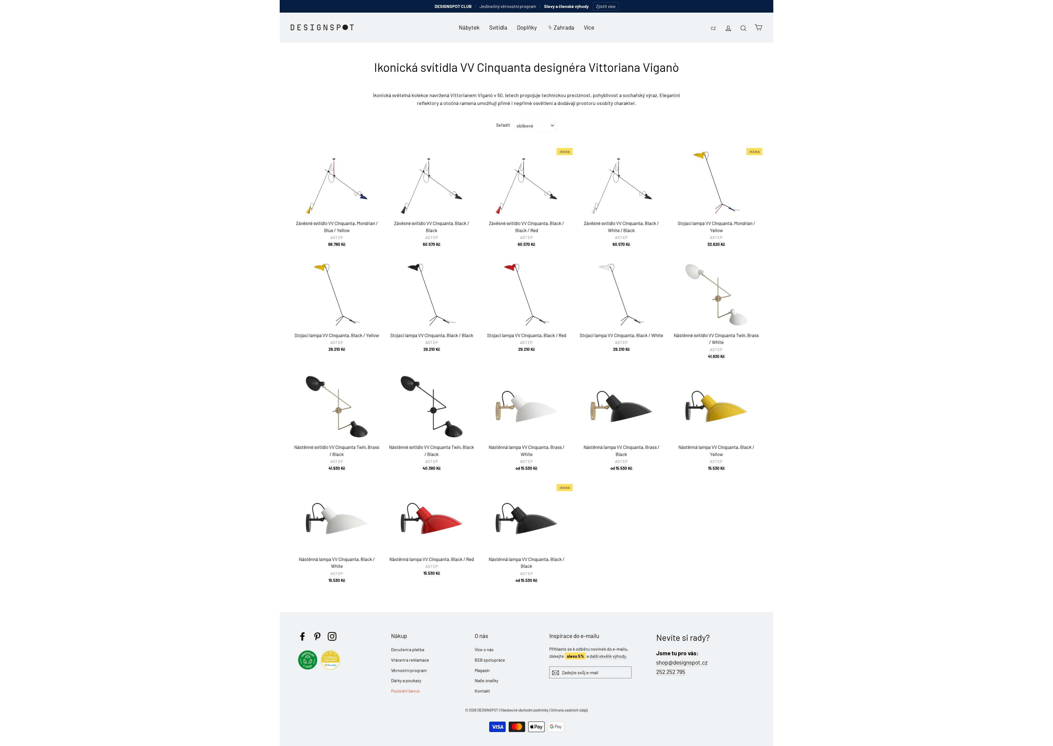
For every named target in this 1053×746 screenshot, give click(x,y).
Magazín (482, 670)
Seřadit (503, 124)
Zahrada (564, 27)
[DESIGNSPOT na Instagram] (332, 636)
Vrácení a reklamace (410, 659)
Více (589, 27)
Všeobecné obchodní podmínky (524, 710)
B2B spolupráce (490, 659)
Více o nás (484, 649)
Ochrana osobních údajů (569, 710)
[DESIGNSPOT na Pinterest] (317, 636)
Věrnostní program (409, 670)
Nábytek (469, 27)
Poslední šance (405, 690)
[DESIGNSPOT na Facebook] (302, 636)
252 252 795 (670, 671)
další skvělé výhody (608, 656)
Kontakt (482, 690)
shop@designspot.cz (681, 662)
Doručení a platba (407, 649)
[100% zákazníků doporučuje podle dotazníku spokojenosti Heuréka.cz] (332, 667)
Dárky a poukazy (406, 680)
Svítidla (498, 27)
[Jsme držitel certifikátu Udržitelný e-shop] (309, 667)
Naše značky (486, 680)
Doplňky (527, 27)
